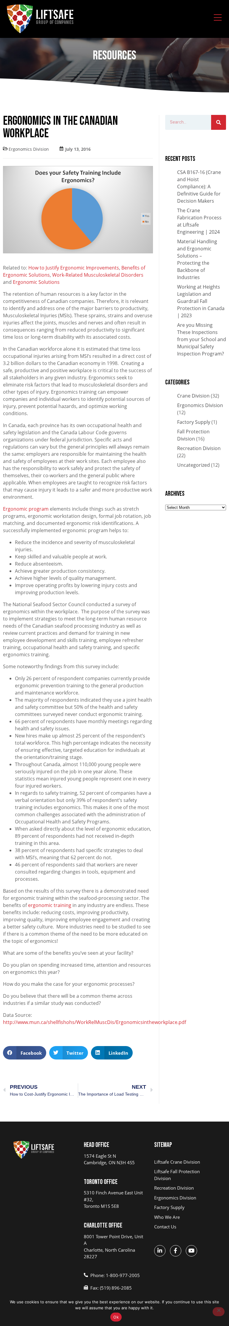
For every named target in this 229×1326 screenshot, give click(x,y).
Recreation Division (199, 448)
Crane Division (193, 395)
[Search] (218, 122)
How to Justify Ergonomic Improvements (73, 267)
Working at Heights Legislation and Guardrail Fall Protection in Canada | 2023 (201, 301)
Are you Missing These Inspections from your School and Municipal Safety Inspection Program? (201, 339)
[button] (24, 1052)
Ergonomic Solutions (37, 282)
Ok (116, 1317)
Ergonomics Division (29, 149)
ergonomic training (49, 905)
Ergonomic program (26, 509)
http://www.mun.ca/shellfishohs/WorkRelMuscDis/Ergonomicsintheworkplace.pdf (94, 1022)
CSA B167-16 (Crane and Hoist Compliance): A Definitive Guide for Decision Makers (199, 186)
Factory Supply (193, 422)
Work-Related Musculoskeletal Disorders (97, 275)
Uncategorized (193, 465)
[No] (219, 1311)
